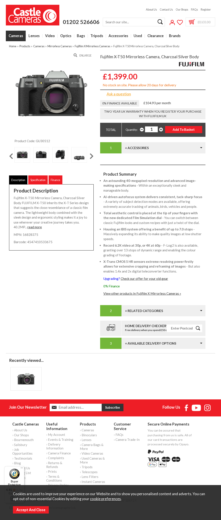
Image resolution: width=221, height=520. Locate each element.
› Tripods (86, 467)
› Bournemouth (23, 440)
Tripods (96, 36)
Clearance (155, 36)
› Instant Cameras (92, 482)
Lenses (34, 36)
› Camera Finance (58, 453)
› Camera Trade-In (127, 439)
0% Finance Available (119, 103)
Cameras (16, 36)
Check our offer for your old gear (144, 278)
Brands (175, 36)
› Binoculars (88, 435)
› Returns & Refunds (54, 465)
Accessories (118, 36)
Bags (81, 36)
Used (138, 36)
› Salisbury (19, 445)
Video (50, 36)
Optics (65, 36)
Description (18, 180)
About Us (151, 9)
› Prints (51, 471)
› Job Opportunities (22, 451)
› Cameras (87, 430)
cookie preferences (105, 499)
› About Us (19, 430)
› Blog (16, 463)
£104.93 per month (157, 103)
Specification (38, 180)
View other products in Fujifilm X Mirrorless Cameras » (142, 293)
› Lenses (86, 440)
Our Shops (182, 9)
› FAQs (118, 434)
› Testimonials (22, 458)
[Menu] (21, 468)
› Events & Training (59, 439)
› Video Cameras (91, 453)
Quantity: (131, 129)
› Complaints (55, 458)
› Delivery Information (54, 446)
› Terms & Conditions (54, 478)
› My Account (55, 434)
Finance (55, 180)
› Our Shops (20, 435)
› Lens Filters (89, 477)
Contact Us (166, 9)
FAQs (194, 9)
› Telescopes (89, 472)
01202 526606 (81, 22)
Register (206, 9)
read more (34, 227)
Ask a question (119, 93)
